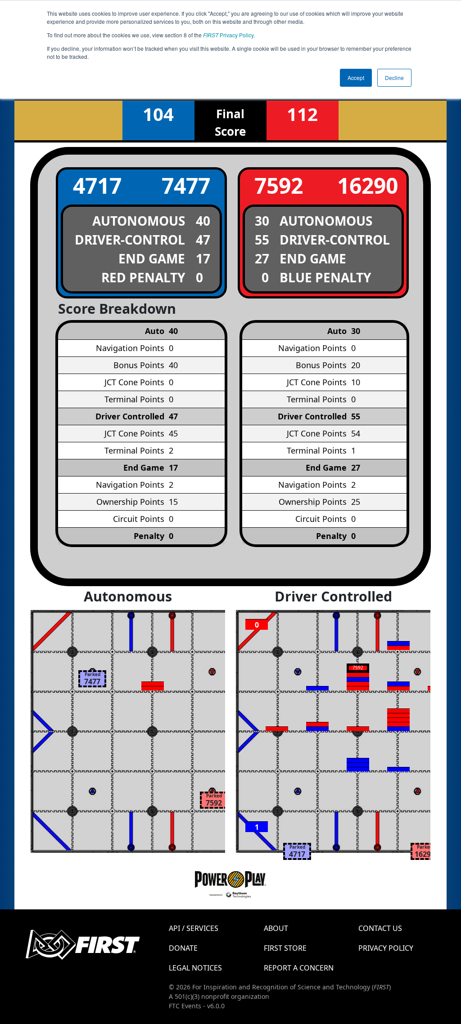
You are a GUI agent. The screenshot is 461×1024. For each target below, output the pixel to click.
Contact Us (380, 928)
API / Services (193, 928)
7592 (278, 185)
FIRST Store (285, 948)
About (276, 928)
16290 (367, 185)
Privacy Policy (228, 35)
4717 (97, 185)
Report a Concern (299, 968)
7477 (186, 185)
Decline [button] (394, 77)
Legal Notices (195, 968)
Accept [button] (356, 77)
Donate (183, 948)
